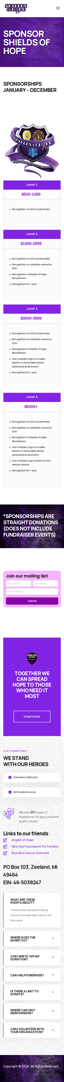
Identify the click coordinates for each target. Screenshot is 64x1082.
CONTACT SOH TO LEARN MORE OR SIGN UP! (29, 108)
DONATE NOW (32, 716)
